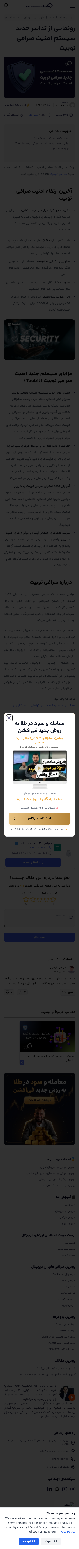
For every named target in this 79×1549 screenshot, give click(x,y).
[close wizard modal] (9, 717)
